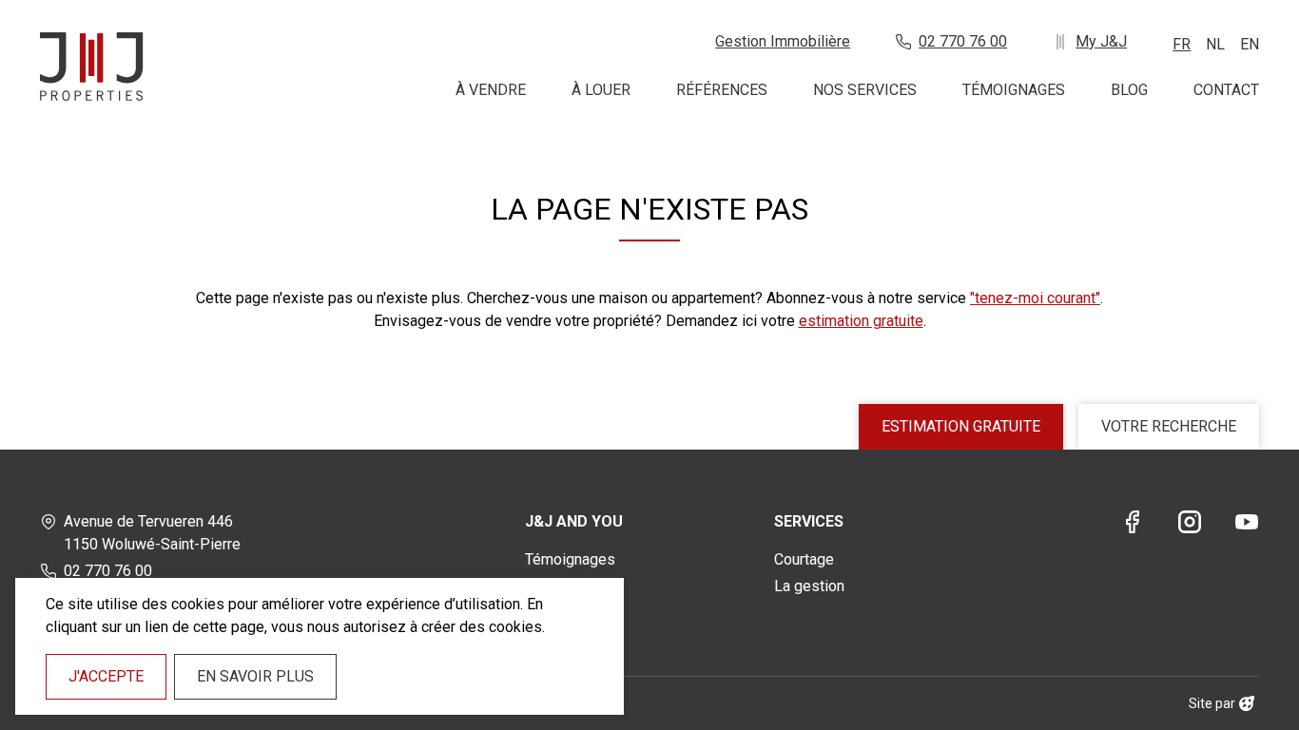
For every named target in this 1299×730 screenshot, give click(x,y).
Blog (1129, 90)
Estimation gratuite (961, 426)
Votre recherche (1168, 426)
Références (721, 90)
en (1249, 44)
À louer (601, 90)
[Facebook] (1132, 525)
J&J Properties (92, 66)
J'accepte (106, 676)
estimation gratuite (861, 321)
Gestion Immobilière (782, 41)
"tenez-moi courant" (1035, 298)
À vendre (491, 90)
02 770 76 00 (963, 41)
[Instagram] (1189, 525)
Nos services (865, 90)
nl (1215, 44)
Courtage (804, 559)
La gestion (809, 586)
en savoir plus (255, 676)
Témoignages (1013, 90)
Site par (1212, 703)
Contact (1226, 90)
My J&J (1101, 41)
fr (1182, 44)
